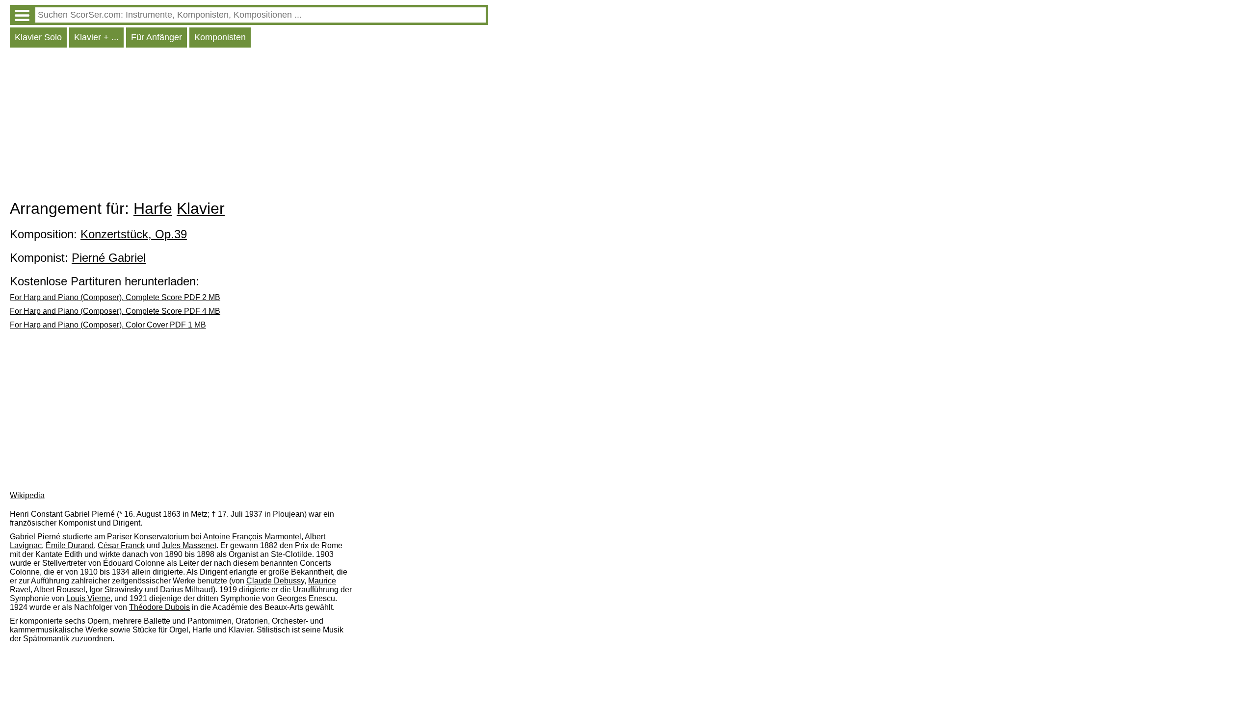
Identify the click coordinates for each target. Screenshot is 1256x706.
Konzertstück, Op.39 (133, 234)
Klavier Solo (38, 37)
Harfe (152, 208)
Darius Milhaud (186, 589)
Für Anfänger (156, 37)
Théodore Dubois (159, 607)
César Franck (121, 545)
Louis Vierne (88, 598)
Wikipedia (27, 495)
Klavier (201, 208)
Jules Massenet (189, 545)
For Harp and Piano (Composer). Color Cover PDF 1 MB (108, 325)
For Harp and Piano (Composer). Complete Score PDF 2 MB (115, 297)
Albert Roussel (59, 589)
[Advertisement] (249, 126)
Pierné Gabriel (109, 257)
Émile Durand (70, 545)
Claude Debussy (275, 581)
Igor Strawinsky (116, 589)
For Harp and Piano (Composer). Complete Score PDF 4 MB (115, 311)
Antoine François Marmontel (252, 536)
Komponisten (220, 37)
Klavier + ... (96, 37)
